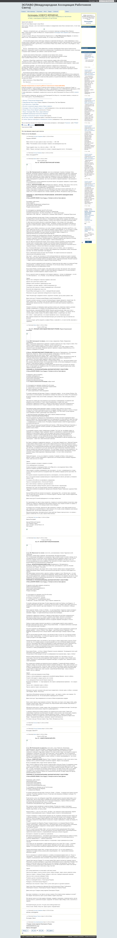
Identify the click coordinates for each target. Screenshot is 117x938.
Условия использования (90, 936)
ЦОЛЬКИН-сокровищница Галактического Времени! (35, 113)
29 (42, 930)
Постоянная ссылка (27, 136)
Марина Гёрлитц (37, 916)
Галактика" (67, 122)
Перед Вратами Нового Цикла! (30, 102)
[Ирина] (24, 18)
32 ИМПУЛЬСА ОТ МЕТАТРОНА (63, 16)
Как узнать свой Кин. (28, 117)
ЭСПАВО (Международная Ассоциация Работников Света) (56, 6)
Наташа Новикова (38, 152)
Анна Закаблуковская (38, 922)
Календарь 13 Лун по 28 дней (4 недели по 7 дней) (35, 108)
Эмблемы (70, 936)
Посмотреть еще (88, 220)
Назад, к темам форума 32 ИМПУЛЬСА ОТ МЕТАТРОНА (43, 18)
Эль (92, 56)
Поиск (115, 1)
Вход (97, 1)
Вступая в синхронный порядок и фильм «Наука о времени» (37, 106)
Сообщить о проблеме (78, 936)
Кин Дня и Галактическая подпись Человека (33, 115)
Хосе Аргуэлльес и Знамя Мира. (31, 104)
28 (39, 930)
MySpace (25, 125)
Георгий (86, 70)
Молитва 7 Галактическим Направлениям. (33, 100)
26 (34, 930)
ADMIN (31, 936)
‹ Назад (24, 930)
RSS (22, 933)
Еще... (88, 241)
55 (47, 930)
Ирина (42, 16)
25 (32, 930)
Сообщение (87, 219)
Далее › (51, 930)
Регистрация (92, 1)
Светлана (36, 517)
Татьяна (35, 722)
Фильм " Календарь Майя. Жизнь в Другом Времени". (36, 111)
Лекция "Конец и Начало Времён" (31, 110)
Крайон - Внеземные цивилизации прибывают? (90, 213)
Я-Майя (76, 122)
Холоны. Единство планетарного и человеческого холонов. (37, 119)
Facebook (32, 125)
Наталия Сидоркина (38, 136)
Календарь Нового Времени (61, 32)
